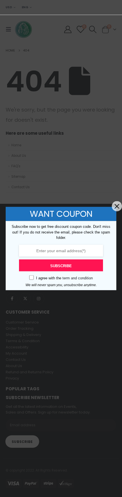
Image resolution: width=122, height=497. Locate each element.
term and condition (77, 278)
